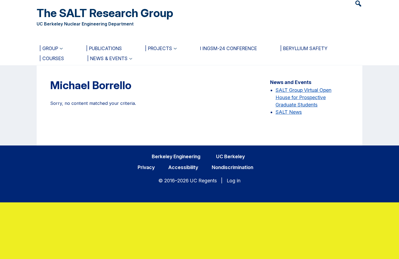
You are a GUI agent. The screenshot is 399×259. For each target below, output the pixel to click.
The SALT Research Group (105, 13)
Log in (233, 180)
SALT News (289, 112)
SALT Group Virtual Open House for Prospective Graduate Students (303, 97)
